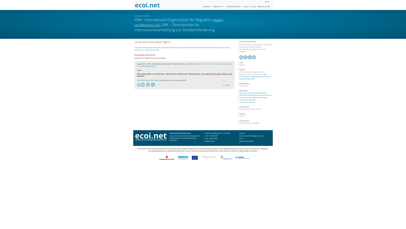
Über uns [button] (217, 6)
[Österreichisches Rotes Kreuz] (166, 157)
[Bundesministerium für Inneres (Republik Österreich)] (209, 157)
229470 (256, 123)
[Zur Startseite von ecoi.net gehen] (147, 5)
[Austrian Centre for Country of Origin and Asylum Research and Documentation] (183, 157)
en (268, 2)
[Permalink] (153, 85)
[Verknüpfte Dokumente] (254, 57)
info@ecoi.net (209, 141)
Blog (246, 6)
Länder (206, 6)
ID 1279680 (226, 85)
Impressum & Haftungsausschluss (251, 136)
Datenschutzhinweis (246, 141)
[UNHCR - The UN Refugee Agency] (242, 157)
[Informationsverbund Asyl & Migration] (226, 157)
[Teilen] (148, 85)
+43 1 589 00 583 (212, 136)
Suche (253, 6)
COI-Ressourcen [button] (233, 6)
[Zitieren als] (143, 85)
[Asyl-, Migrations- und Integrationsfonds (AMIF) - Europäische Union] (195, 157)
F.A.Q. (241, 139)
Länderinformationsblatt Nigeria (148, 80)
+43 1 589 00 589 (211, 139)
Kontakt (242, 133)
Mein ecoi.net (264, 6)
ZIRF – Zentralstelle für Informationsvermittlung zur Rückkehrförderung (255, 76)
